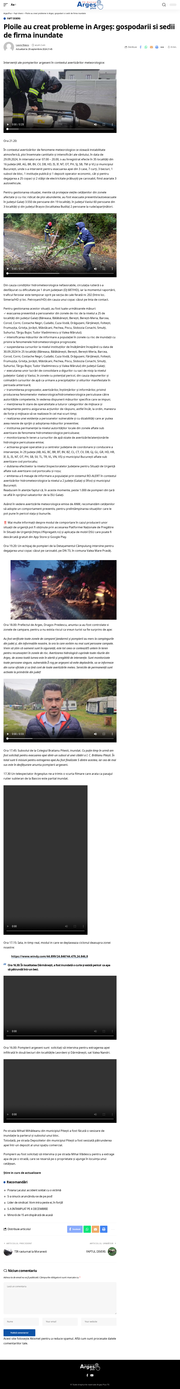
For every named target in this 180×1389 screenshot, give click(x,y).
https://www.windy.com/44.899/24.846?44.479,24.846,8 (49, 956)
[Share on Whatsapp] (145, 47)
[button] (6, 4)
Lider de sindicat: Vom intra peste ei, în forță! (35, 1202)
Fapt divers (13, 18)
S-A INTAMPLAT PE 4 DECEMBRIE (27, 1209)
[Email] (151, 47)
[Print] (156, 47)
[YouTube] (91, 1375)
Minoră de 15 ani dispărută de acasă (30, 1215)
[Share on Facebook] (140, 47)
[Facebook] (87, 1375)
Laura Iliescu (22, 45)
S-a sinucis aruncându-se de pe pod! (29, 1196)
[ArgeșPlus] (90, 4)
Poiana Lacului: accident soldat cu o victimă (34, 1190)
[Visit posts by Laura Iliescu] (9, 47)
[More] (162, 47)
